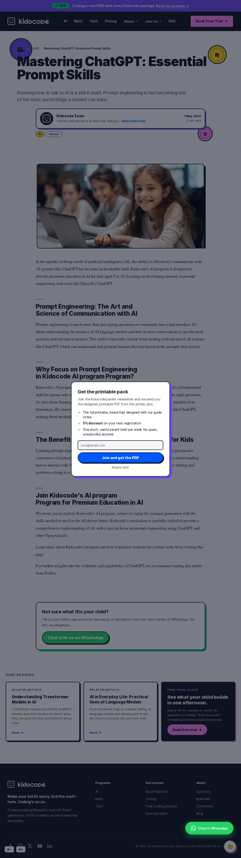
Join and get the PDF (120, 457)
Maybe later (120, 467)
